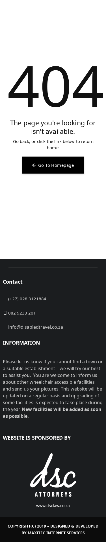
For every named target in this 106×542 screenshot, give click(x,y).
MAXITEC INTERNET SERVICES (56, 532)
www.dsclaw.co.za (53, 505)
